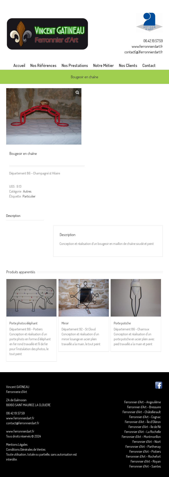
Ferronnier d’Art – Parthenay (143, 446)
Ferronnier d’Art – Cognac (145, 417)
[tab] (25, 215)
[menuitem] (21, 65)
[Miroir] (84, 298)
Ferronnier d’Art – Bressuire (144, 407)
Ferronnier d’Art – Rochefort (143, 456)
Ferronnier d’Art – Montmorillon (141, 437)
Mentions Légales (16, 444)
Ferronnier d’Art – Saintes (145, 466)
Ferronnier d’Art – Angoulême (142, 402)
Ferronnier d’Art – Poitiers (145, 451)
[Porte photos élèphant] (31, 298)
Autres (27, 191)
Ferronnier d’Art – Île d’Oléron (143, 422)
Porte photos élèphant (23, 323)
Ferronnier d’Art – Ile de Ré (145, 427)
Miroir (65, 323)
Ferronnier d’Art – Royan (146, 461)
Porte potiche (122, 323)
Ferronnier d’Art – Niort (147, 442)
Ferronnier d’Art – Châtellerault (142, 412)
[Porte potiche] (136, 298)
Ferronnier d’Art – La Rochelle (142, 432)
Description (13, 216)
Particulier (29, 196)
